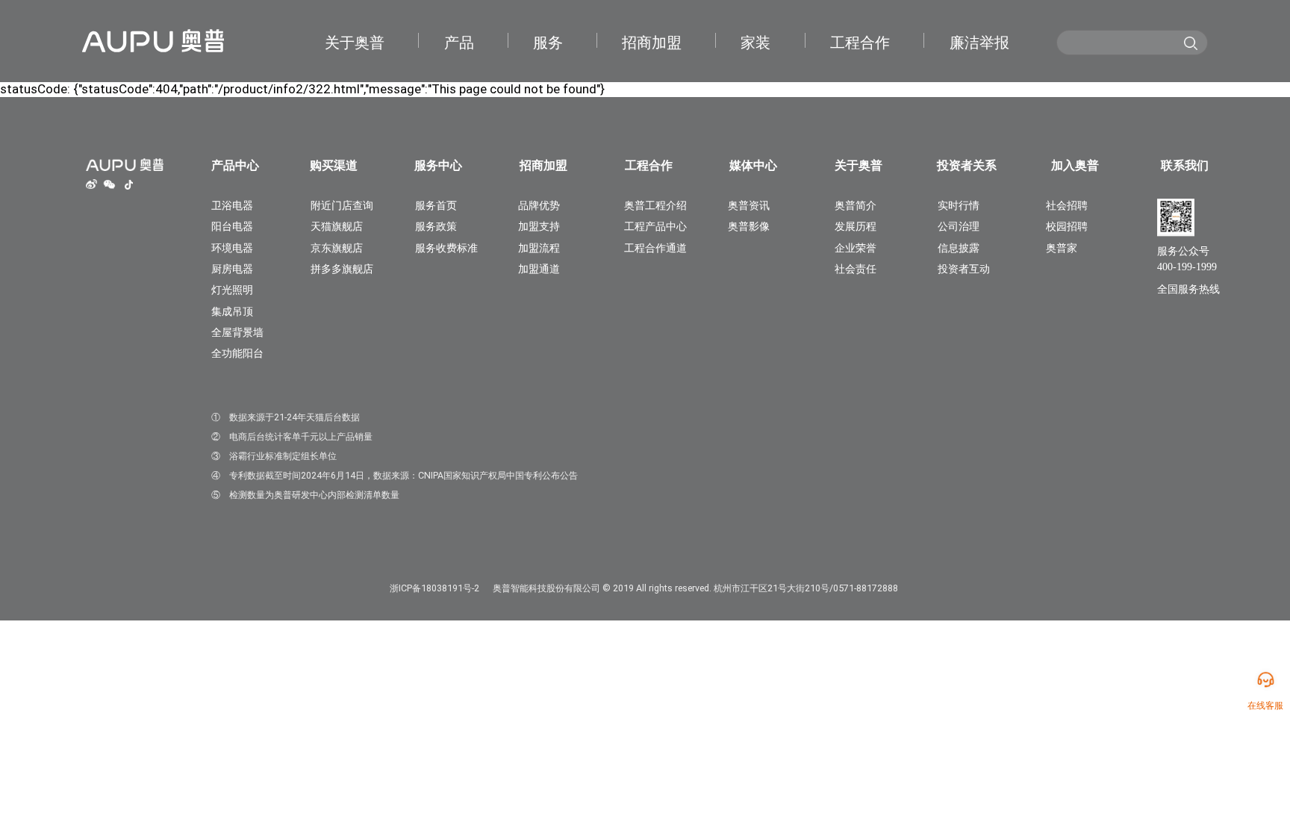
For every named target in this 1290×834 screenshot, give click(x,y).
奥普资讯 (749, 205)
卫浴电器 (232, 205)
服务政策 (436, 226)
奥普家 (1061, 248)
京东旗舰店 (337, 248)
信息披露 (958, 248)
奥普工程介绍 (655, 205)
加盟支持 (539, 226)
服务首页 (436, 205)
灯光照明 (232, 290)
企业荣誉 (855, 248)
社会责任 (855, 269)
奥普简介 (855, 205)
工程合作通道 (655, 248)
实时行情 (958, 205)
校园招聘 (1067, 226)
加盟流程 (539, 248)
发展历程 (855, 226)
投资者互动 (964, 269)
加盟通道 (539, 269)
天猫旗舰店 (337, 226)
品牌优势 (539, 205)
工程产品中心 (655, 226)
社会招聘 (1067, 205)
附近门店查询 (342, 205)
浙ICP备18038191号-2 (434, 588)
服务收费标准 (446, 248)
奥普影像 (749, 226)
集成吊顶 (232, 311)
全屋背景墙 (237, 332)
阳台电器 (232, 226)
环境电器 (232, 248)
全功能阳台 (237, 353)
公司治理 (958, 226)
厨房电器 (232, 269)
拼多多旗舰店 (342, 269)
